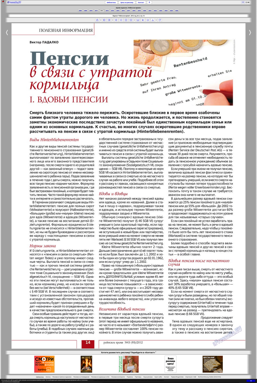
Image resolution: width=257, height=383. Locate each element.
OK (251, 381)
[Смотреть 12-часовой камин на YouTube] (86, 364)
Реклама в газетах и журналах (62, 377)
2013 (107, 10)
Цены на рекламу (126, 2)
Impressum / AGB (190, 377)
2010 (91, 10)
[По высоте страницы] (126, 20)
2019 (139, 10)
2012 (101, 10)
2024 (166, 10)
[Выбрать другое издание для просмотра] (97, 20)
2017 (128, 10)
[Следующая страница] (109, 20)
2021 (150, 10)
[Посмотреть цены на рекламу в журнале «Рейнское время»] (143, 20)
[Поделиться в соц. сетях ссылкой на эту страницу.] (153, 20)
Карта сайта (158, 377)
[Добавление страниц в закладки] (160, 20)
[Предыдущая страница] (104, 20)
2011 (96, 10)
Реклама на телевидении (81, 377)
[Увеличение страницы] (116, 20)
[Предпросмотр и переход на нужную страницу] (138, 20)
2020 (144, 10)
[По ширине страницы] (131, 20)
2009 (85, 10)
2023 (160, 10)
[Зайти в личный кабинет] (243, 2)
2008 (80, 10)
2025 (171, 10)
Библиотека (111, 2)
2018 (134, 10)
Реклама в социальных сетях (100, 377)
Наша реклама (148, 377)
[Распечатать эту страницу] (148, 20)
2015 (118, 10)
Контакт (141, 2)
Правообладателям (177, 377)
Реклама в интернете (118, 377)
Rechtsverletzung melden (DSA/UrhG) (209, 377)
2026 (176, 10)
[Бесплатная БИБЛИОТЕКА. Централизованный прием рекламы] (14, 2)
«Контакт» (149, 352)
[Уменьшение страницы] (121, 20)
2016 (123, 10)
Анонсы (48, 377)
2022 (155, 10)
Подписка (130, 377)
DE (248, 2)
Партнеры (138, 377)
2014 (112, 10)
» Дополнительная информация (10, 382)
